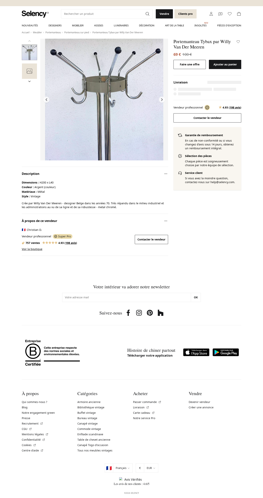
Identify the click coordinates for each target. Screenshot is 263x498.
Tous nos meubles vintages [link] (94, 450)
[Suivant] (29, 81)
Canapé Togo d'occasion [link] (92, 445)
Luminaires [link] (121, 25)
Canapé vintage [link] (87, 423)
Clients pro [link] (185, 14)
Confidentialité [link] (33, 439)
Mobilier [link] (78, 25)
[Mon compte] (211, 14)
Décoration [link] (146, 25)
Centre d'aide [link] (33, 450)
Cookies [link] (29, 445)
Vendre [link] (164, 14)
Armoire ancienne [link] (89, 402)
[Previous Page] (46, 100)
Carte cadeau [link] (144, 413)
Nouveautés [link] (30, 25)
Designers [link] (55, 25)
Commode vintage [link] (89, 429)
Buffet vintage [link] (86, 413)
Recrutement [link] (32, 423)
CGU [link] (27, 429)
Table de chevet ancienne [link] (93, 439)
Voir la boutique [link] (32, 249)
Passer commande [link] (147, 402)
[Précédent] (29, 41)
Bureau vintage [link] (87, 418)
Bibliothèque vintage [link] (90, 407)
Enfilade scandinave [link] (90, 434)
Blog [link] (25, 407)
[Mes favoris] (229, 14)
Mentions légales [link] (35, 434)
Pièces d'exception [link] (229, 25)
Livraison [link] (141, 407)
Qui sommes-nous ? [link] (34, 402)
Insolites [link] (200, 24)
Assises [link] (98, 25)
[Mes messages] (220, 14)
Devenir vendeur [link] (199, 402)
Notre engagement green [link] (38, 413)
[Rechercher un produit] (147, 14)
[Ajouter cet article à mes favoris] (238, 41)
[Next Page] (162, 100)
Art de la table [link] (174, 25)
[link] (35, 14)
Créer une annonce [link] (201, 407)
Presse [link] (26, 418)
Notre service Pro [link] (144, 418)
